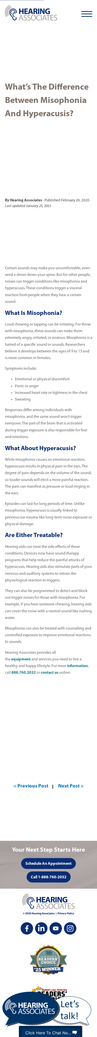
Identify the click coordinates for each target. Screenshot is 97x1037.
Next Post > (71, 786)
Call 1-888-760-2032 (48, 877)
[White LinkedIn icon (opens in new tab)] (41, 928)
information (77, 666)
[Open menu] (86, 14)
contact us (49, 673)
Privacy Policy (65, 913)
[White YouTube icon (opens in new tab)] (55, 928)
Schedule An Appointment (48, 864)
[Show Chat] (74, 1032)
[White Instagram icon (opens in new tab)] (70, 928)
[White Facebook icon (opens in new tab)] (27, 928)
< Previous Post (30, 786)
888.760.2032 (23, 673)
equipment (21, 659)
